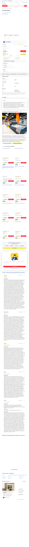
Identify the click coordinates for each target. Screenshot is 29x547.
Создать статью (21, 494)
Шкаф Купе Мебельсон (7, 374)
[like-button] (22, 275)
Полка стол (9, 478)
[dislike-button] (24, 275)
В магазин (23, 51)
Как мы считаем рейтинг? (8, 42)
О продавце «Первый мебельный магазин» (10, 111)
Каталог (4, 8)
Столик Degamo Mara (18, 160)
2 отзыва (5, 159)
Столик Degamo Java (5, 160)
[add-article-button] (21, 491)
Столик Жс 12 (4, 233)
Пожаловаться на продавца (17, 143)
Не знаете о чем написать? (20, 499)
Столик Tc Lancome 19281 (18, 178)
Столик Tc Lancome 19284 (18, 215)
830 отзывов (6, 71)
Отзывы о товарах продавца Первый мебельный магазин (13, 272)
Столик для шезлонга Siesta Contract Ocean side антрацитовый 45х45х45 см (8, 179)
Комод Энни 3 (5, 314)
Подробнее (5, 162)
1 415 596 (2, 1)
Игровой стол (20, 477)
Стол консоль (3, 478)
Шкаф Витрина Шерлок (7, 345)
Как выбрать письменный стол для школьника (8, 492)
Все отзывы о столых (15, 268)
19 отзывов (6, 232)
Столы (7, 8)
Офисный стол (10, 477)
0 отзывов (4, 12)
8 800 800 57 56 (7, 61)
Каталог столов (21, 478)
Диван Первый (5, 277)
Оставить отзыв (14, 266)
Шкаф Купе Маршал (6, 402)
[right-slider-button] (27, 104)
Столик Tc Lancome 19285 (6, 215)
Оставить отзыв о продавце (7, 143)
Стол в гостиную (4, 477)
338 (7, 0)
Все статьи (24, 481)
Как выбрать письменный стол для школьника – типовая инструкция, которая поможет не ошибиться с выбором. (7, 494)
